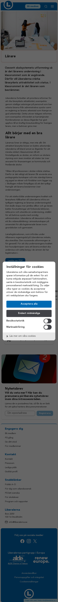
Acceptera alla (29, 304)
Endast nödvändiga (29, 313)
